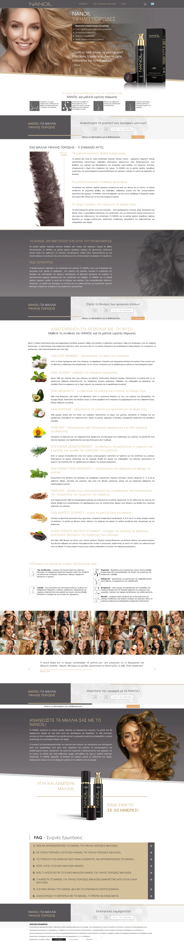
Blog (123, 4)
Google (80, 936)
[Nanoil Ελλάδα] (41, 4)
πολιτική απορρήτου (38, 924)
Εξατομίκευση (89, 939)
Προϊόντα (83, 4)
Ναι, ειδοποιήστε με (138, 137)
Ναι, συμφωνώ (58, 939)
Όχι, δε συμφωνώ (74, 939)
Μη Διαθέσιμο (125, 129)
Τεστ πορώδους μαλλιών (104, 4)
